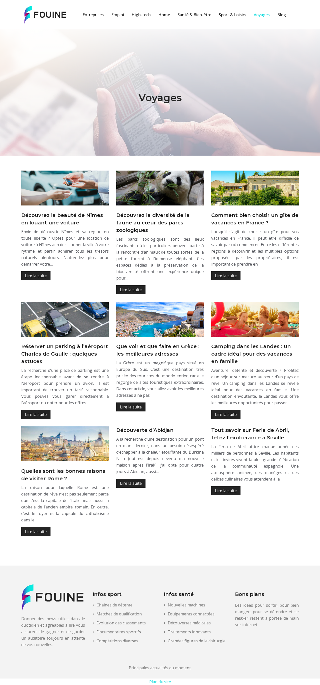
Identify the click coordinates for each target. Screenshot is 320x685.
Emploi (117, 14)
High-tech (141, 14)
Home (164, 14)
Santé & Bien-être (194, 14)
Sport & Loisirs (232, 14)
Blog (281, 14)
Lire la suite (36, 276)
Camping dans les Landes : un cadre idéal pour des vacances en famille (251, 353)
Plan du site (160, 682)
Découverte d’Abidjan (145, 430)
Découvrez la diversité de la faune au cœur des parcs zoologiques (153, 222)
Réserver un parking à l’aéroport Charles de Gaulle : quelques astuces (64, 353)
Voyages (262, 14)
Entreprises (93, 14)
